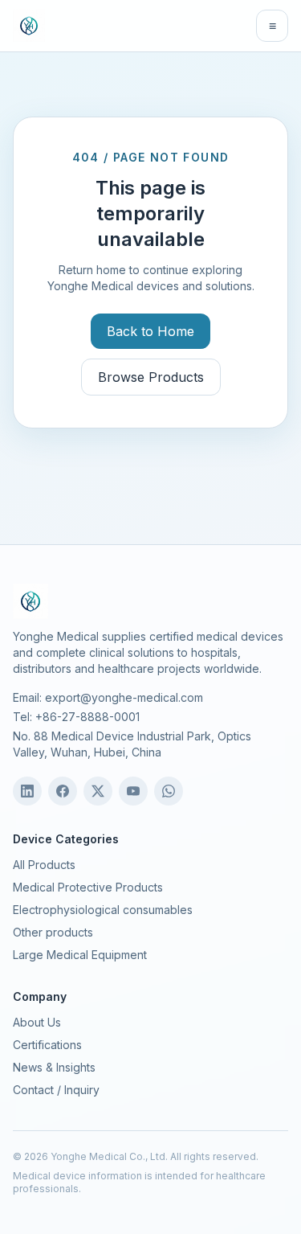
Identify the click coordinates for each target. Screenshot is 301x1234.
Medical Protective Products (88, 887)
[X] (97, 791)
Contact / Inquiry (56, 1090)
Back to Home (150, 331)
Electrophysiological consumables (103, 909)
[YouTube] (133, 791)
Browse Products (151, 377)
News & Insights (54, 1067)
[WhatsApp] (168, 791)
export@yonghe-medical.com (124, 697)
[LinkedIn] (27, 791)
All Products (44, 864)
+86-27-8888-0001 (87, 717)
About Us (37, 1022)
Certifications (47, 1045)
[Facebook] (62, 791)
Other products (53, 932)
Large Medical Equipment (80, 954)
